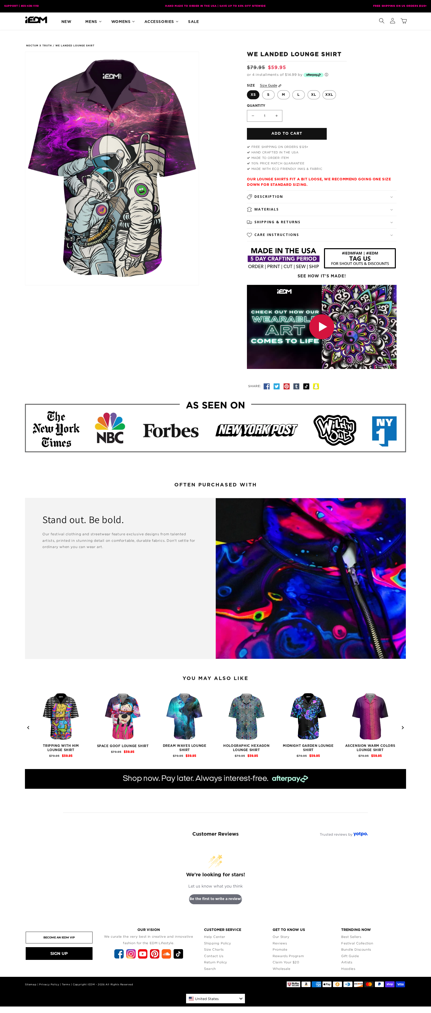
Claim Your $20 (286, 962)
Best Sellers (351, 936)
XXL (329, 95)
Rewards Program (288, 956)
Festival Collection (357, 943)
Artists (346, 962)
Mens (91, 22)
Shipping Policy (217, 943)
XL (313, 95)
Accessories (159, 22)
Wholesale (281, 968)
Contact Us (213, 956)
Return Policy (215, 962)
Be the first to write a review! (216, 899)
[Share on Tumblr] (297, 386)
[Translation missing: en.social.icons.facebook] (267, 386)
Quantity (256, 106)
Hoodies (348, 968)
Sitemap (30, 984)
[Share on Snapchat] (316, 386)
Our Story (281, 936)
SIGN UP (59, 953)
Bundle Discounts (356, 949)
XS (253, 95)
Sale (193, 22)
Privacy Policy (49, 984)
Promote (280, 949)
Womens (121, 22)
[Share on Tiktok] (307, 386)
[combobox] (215, 999)
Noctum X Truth (39, 46)
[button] (381, 19)
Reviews (280, 943)
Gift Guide (350, 956)
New (66, 22)
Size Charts (214, 949)
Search (210, 968)
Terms (66, 984)
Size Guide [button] (268, 85)
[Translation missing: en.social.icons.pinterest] (287, 386)
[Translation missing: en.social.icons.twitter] (277, 386)
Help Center (214, 936)
